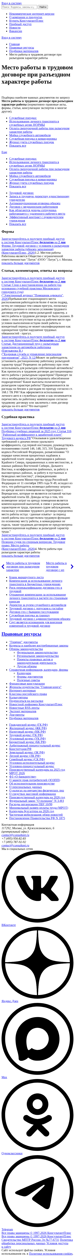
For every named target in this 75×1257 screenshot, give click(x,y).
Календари (24, 673)
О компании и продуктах (25, 17)
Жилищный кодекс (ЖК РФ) (28, 728)
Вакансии (15, 31)
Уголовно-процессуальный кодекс (31, 766)
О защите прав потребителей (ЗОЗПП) (34, 780)
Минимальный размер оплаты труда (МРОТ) (38, 807)
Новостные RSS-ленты (24, 707)
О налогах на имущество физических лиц (36, 790)
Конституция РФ (20, 749)
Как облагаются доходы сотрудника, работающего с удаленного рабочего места (37, 212)
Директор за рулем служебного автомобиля (37, 605)
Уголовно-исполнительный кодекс (32, 762)
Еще (4, 152)
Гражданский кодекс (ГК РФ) (28, 724)
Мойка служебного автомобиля (30, 135)
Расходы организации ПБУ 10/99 (30, 804)
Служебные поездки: (23, 118)
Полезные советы (28, 680)
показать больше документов (21, 263)
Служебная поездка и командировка (33, 138)
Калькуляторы (18, 697)
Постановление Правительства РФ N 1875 (37, 818)
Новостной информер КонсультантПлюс (35, 704)
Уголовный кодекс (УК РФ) (27, 738)
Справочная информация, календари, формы (38, 669)
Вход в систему (12, 3)
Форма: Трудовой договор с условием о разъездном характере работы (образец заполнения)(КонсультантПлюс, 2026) (35, 249)
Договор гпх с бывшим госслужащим (34, 612)
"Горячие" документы (23, 642)
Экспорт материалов (22, 711)
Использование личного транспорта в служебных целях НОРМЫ (34, 123)
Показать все (17, 145)
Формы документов (30, 676)
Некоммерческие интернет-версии (31, 13)
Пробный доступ (20, 24)
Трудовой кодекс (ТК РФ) (26, 735)
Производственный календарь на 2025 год (37, 769)
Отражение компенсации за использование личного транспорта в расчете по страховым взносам (38, 598)
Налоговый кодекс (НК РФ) (27, 731)
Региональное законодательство (38, 656)
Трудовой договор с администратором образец (39, 618)
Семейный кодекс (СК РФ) (27, 759)
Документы (16, 714)
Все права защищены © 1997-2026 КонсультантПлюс (36, 1233)
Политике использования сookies (50, 1253)
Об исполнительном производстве (32, 783)
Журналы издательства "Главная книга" (35, 687)
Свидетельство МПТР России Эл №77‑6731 (30, 1239)
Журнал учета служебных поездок (31, 142)
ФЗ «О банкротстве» (22, 776)
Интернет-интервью (22, 690)
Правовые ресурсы (21, 47)
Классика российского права (28, 694)
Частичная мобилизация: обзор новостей (36, 814)
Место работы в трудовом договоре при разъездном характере (23, 566)
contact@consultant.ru (15, 835)
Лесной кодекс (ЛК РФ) (24, 755)
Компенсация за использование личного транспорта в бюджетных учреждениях (35, 582)
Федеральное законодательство (37, 652)
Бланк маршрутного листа (26, 577)
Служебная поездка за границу (29, 615)
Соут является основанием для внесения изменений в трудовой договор (35, 624)
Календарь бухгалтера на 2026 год (31, 811)
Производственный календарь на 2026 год (37, 797)
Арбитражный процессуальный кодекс (34, 745)
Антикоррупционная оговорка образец (34, 203)
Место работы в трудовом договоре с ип (56, 566)
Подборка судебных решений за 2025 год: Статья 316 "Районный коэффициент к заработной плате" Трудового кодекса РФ (36, 435)
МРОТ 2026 (17, 773)
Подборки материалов (23, 51)
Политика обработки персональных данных (37, 1241)
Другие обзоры (27, 666)
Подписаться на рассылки (26, 700)
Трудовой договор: (21, 193)
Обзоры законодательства (26, 649)
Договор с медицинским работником (33, 206)
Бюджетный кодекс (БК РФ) (27, 742)
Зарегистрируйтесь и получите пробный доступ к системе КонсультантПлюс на (34, 240)
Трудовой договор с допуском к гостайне (36, 608)
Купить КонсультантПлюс (26, 20)
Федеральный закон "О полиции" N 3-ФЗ (36, 800)
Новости (15, 27)
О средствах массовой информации (32, 794)
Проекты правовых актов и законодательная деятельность (36, 661)
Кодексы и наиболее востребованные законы (38, 645)
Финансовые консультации (27, 683)
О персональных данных (25, 787)
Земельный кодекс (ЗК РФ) (27, 752)
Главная (14, 44)
